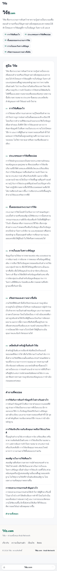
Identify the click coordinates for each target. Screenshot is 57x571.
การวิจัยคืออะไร (12, 34)
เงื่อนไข (31, 542)
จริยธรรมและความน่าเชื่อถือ (17, 52)
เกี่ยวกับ (5, 542)
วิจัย (4, 3)
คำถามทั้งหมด (12, 513)
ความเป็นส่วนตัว (18, 542)
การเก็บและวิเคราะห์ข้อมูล (17, 46)
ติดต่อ (39, 542)
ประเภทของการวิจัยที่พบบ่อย (37, 34)
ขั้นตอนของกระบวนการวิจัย (17, 40)
